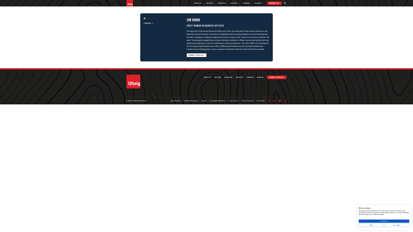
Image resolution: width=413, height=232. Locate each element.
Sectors (217, 77)
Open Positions (176, 101)
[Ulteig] (129, 3)
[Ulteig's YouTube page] (280, 101)
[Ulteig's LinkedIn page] (274, 101)
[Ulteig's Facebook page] (269, 101)
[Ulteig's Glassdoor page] (285, 101)
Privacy (203, 101)
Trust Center (261, 101)
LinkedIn (147, 23)
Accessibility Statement (217, 101)
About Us (207, 77)
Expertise (228, 77)
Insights (260, 77)
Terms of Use (233, 101)
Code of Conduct (247, 101)
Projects (239, 77)
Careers (250, 77)
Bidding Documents (191, 101)
